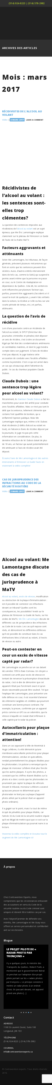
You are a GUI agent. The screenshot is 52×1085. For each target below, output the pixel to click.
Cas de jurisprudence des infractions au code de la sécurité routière (21, 483)
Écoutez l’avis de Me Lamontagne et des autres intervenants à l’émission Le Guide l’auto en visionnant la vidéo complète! (25, 462)
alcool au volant (25, 228)
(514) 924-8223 (17, 3)
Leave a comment (34, 120)
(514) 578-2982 (36, 3)
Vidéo (5, 119)
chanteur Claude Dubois (29, 399)
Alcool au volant (10, 596)
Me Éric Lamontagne (29, 619)
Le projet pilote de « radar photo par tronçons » (21, 952)
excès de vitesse (27, 596)
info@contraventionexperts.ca (18, 1051)
